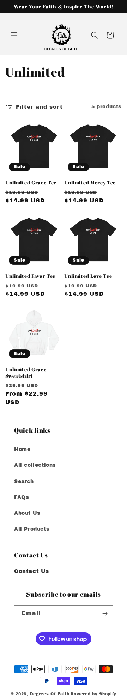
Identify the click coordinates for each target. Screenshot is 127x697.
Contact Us (31, 571)
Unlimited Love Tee (88, 276)
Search (24, 481)
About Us (27, 513)
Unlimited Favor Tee (30, 276)
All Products (31, 529)
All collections (35, 465)
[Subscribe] (105, 613)
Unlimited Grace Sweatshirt (25, 372)
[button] (14, 35)
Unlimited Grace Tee (30, 182)
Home (22, 449)
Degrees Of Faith (49, 694)
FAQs (21, 497)
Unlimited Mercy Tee (90, 182)
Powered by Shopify (93, 694)
